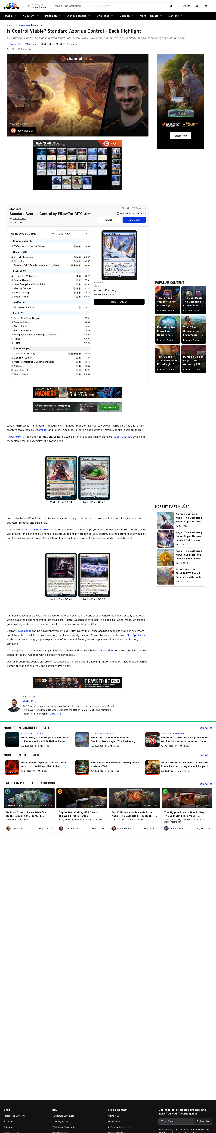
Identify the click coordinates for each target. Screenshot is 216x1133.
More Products (149, 15)
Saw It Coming (21, 292)
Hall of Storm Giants (23, 330)
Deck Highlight (26, 130)
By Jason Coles (191, 311)
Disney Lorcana (76, 15)
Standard (38, 25)
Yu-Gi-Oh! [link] (8, 1121)
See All (204, 727)
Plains (17, 342)
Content (173, 15)
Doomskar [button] (41, 429)
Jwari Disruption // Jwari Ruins (29, 284)
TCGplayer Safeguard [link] (63, 1115)
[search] (127, 5)
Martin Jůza (16, 44)
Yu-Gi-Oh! (29, 15)
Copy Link (26, 49)
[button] (171, 6)
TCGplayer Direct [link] (61, 1121)
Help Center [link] (114, 1121)
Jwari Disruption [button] (103, 650)
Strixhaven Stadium (24, 307)
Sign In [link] (186, 6)
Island (17, 338)
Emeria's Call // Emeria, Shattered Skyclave (36, 265)
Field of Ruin (20, 326)
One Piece (103, 15)
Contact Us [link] (113, 1115)
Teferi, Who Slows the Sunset (29, 246)
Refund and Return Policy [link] (120, 1127)
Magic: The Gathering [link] (14, 1115)
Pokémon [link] (8, 1127)
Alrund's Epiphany (23, 257)
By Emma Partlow (165, 311)
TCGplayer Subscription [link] (64, 1127)
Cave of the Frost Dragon (26, 318)
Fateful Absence (22, 280)
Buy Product (119, 301)
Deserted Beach (22, 322)
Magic (9, 15)
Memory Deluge (22, 288)
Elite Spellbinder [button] (137, 635)
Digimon (125, 15)
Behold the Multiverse (25, 276)
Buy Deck (134, 220)
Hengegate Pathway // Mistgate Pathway (35, 334)
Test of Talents (22, 296)
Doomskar (19, 261)
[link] (11, 6)
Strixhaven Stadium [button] (38, 529)
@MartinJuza (32, 44)
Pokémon (51, 15)
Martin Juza (19, 218)
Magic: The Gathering (19, 25)
